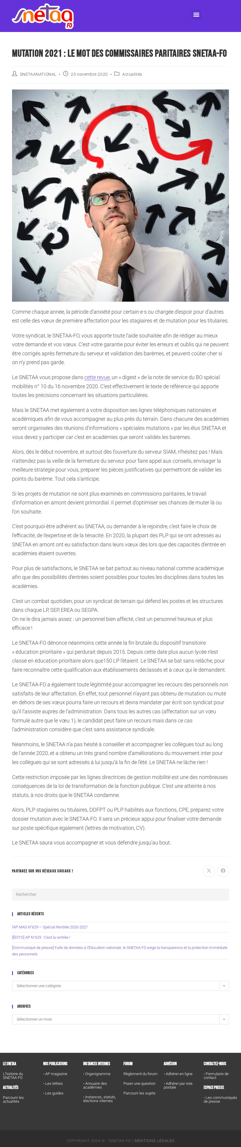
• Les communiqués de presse (220, 1099)
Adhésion (170, 1064)
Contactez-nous (215, 1064)
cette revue (97, 377)
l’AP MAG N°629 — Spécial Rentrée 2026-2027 (50, 927)
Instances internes (96, 1064)
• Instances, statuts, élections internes (99, 1099)
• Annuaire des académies (95, 1085)
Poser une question (139, 1083)
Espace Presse (214, 1087)
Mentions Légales (155, 1140)
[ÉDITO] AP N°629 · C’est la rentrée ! (41, 937)
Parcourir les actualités (13, 1099)
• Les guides (53, 1093)
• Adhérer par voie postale (178, 1085)
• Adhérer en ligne (178, 1074)
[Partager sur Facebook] (223, 871)
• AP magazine (55, 1074)
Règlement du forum (140, 1074)
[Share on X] (209, 871)
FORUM (128, 1064)
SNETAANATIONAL (38, 74)
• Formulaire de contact (216, 1076)
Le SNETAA (9, 1064)
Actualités (132, 74)
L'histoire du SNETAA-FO (13, 1076)
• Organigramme (97, 1074)
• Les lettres (53, 1083)
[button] (196, 14)
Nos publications (55, 1064)
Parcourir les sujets (139, 1093)
